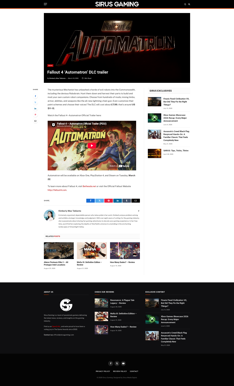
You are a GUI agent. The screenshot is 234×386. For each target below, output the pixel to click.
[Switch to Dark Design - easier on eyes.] (185, 4)
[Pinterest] (35, 114)
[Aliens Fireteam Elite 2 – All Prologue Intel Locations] (59, 250)
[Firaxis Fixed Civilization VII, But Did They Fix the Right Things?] (154, 101)
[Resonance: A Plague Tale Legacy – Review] (101, 303)
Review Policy (120, 371)
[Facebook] (35, 96)
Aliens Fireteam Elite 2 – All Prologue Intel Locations (56, 263)
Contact (134, 371)
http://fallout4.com (57, 190)
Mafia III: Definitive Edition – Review (89, 263)
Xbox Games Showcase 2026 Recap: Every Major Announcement (175, 118)
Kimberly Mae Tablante (57, 78)
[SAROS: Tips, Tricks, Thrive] (154, 153)
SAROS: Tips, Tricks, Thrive (175, 150)
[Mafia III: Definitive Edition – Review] (92, 250)
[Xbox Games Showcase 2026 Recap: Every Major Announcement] (154, 118)
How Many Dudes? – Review (122, 262)
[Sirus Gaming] (117, 4)
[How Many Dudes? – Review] (125, 250)
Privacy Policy (103, 371)
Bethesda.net (89, 186)
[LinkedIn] (35, 108)
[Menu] (45, 4)
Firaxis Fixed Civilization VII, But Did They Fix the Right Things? (176, 102)
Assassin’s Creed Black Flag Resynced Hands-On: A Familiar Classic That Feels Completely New (176, 135)
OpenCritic (56, 326)
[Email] (35, 120)
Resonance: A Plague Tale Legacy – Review (122, 301)
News (50, 65)
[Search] (189, 4)
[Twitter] (35, 102)
